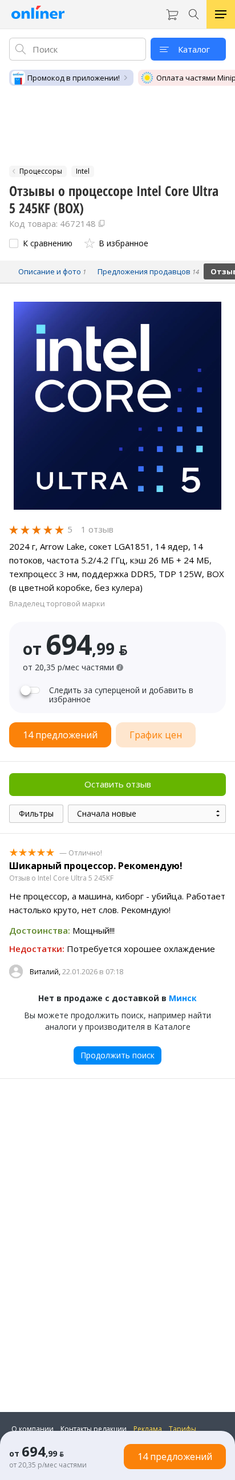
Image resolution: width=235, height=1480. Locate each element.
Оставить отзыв (117, 784)
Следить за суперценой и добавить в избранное (121, 695)
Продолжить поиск (117, 1055)
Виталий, (45, 972)
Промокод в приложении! (73, 78)
